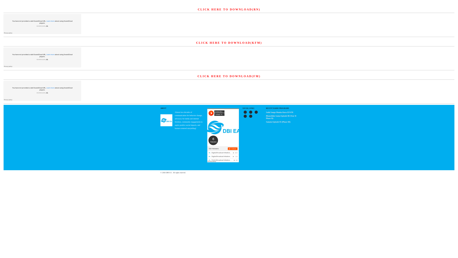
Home (188, 12)
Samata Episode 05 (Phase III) (278, 122)
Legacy (257, 12)
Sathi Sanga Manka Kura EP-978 (279, 112)
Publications (243, 12)
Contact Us (269, 12)
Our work (229, 12)
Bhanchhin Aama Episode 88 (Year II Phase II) (281, 117)
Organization (213, 12)
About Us (199, 12)
